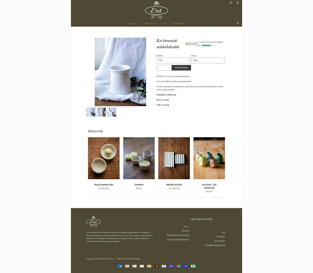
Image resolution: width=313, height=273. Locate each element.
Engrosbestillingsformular (178, 240)
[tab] (90, 112)
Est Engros (220, 236)
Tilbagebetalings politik (215, 245)
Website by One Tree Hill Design (128, 259)
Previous (87, 91)
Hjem (133, 24)
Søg (223, 232)
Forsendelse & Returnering (178, 235)
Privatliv (185, 231)
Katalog (149, 24)
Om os (186, 226)
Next (154, 91)
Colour (193, 56)
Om (165, 24)
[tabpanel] (120, 72)
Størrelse (159, 56)
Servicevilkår (219, 241)
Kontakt (179, 24)
